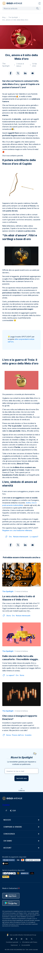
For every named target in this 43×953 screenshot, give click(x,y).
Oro (10, 536)
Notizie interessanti (20, 536)
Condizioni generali (12, 942)
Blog (3, 17)
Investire (28, 735)
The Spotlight (13, 17)
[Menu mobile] (39, 3)
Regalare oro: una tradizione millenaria (17, 530)
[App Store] (10, 895)
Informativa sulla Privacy (29, 942)
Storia (8, 616)
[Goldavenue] (12, 3)
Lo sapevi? (34, 536)
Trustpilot (6, 805)
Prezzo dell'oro (18, 735)
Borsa (8, 735)
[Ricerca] (37, 8)
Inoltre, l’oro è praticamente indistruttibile (19, 504)
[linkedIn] (25, 73)
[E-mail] (32, 73)
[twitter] (18, 73)
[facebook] (10, 73)
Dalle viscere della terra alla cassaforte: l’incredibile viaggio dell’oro (20, 659)
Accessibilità (26, 945)
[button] (21, 778)
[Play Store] (10, 903)
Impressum (14, 945)
